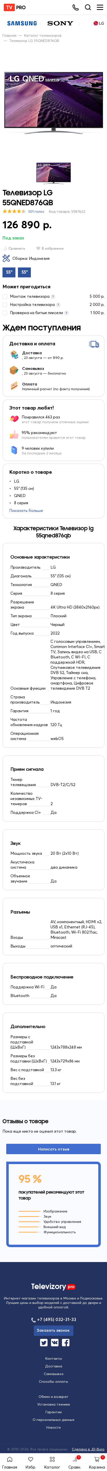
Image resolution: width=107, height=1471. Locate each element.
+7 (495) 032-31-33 (56, 1319)
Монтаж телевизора (57, 296)
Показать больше (26, 510)
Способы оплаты (53, 1381)
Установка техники (53, 1404)
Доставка (53, 1366)
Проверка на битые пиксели (57, 312)
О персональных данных (53, 1419)
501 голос (36, 211)
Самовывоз (53, 1374)
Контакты (53, 1358)
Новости (53, 1427)
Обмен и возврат (53, 1396)
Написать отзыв (53, 1149)
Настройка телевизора (57, 304)
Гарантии (54, 1412)
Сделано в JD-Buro (88, 1449)
